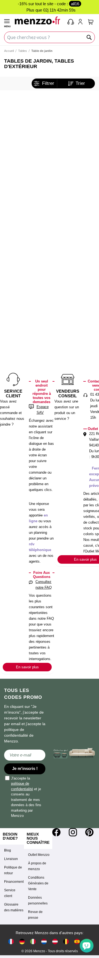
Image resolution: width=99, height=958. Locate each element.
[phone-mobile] (71, 22)
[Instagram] (73, 832)
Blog (7, 850)
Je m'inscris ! (25, 768)
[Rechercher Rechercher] (89, 37)
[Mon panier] (91, 22)
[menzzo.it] (33, 941)
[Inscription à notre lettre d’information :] (24, 755)
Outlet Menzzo (39, 855)
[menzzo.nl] (44, 941)
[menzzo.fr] (11, 941)
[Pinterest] (89, 832)
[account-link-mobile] (81, 22)
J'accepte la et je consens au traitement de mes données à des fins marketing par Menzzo (26, 797)
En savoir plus (27, 667)
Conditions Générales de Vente (38, 883)
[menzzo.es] (77, 941)
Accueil (9, 50)
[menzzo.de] (22, 941)
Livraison (11, 859)
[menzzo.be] (66, 941)
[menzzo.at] (55, 941)
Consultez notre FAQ (43, 585)
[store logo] (38, 20)
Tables (22, 50)
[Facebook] (56, 832)
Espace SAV (43, 410)
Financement (14, 882)
